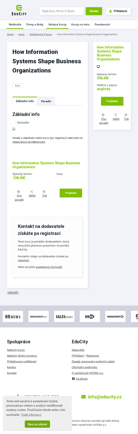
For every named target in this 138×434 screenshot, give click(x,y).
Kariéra (11, 367)
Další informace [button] (31, 414)
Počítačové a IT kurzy (40, 34)
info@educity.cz (105, 397)
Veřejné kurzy (57, 24)
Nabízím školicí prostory (22, 355)
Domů (10, 34)
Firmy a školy (34, 24)
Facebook (82, 378)
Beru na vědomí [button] (37, 424)
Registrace (92, 355)
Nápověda (78, 350)
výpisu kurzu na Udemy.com (28, 142)
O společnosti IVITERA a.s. (88, 373)
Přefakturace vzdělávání (21, 361)
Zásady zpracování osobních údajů (93, 361)
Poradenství (102, 24)
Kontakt (12, 373)
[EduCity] (19, 10)
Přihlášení (120, 11)
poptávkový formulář (49, 267)
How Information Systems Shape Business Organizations (87, 34)
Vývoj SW (12, 292)
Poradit (46, 101)
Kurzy (22, 34)
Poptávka (71, 192)
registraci (23, 260)
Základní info (25, 101)
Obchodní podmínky (84, 367)
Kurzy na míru (80, 24)
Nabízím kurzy (16, 350)
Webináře (15, 24)
